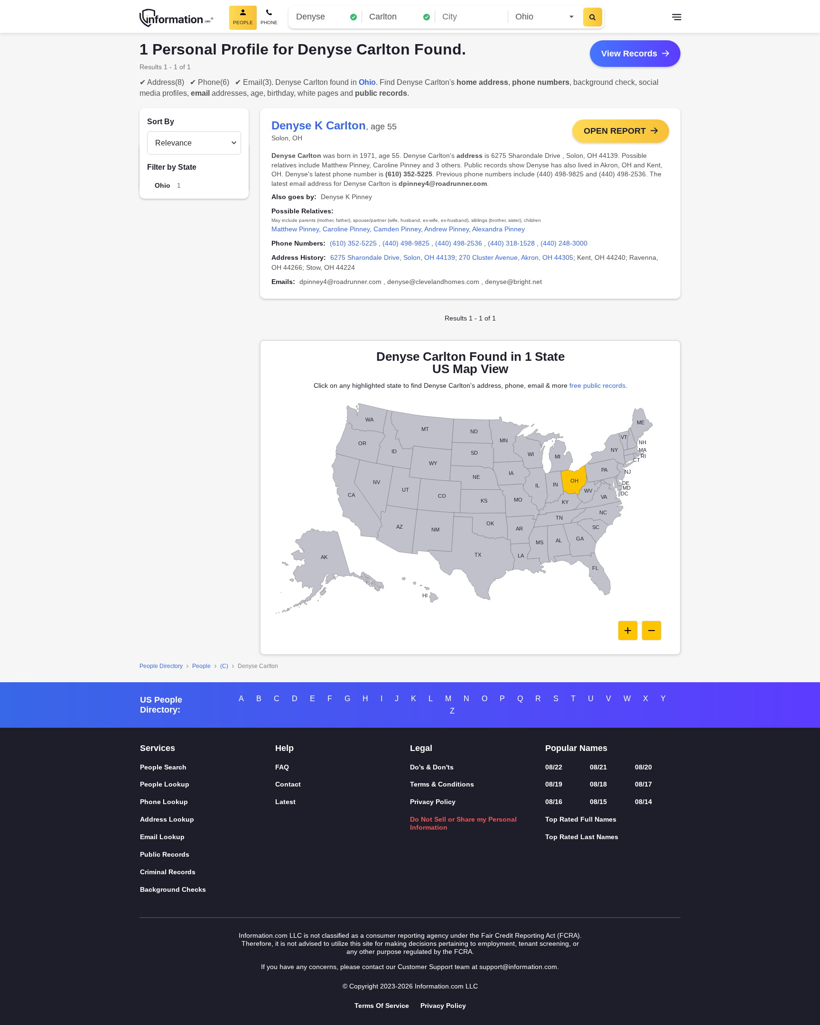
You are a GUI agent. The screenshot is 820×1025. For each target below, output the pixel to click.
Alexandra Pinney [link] (498, 229)
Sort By (160, 122)
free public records (597, 385)
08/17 (643, 784)
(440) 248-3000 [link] (563, 243)
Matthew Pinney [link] (295, 229)
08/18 (598, 784)
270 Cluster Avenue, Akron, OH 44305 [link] (516, 257)
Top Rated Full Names (580, 819)
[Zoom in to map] (627, 630)
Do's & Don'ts (432, 767)
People (201, 666)
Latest (285, 801)
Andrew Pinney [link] (446, 229)
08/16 (553, 801)
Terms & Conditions (442, 784)
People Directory (161, 666)
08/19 (553, 784)
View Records (629, 53)
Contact (288, 784)
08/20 (643, 767)
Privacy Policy (433, 801)
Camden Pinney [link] (397, 229)
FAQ (282, 767)
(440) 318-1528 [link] (511, 243)
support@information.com (518, 966)
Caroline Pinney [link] (346, 229)
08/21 (598, 767)
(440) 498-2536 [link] (458, 243)
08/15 (598, 801)
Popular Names (576, 748)
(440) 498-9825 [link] (405, 243)
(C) (224, 666)
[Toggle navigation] (676, 18)
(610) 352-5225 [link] (353, 243)
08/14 (643, 801)
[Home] (176, 18)
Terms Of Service (381, 1005)
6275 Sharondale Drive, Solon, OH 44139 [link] (392, 257)
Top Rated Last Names (581, 837)
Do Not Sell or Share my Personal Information (463, 823)
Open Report (615, 131)
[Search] (592, 17)
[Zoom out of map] (651, 630)
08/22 (553, 767)
